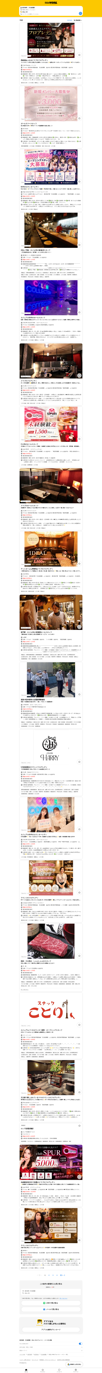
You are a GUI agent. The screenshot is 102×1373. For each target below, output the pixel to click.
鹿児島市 (36, 1354)
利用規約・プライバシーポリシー (47, 1359)
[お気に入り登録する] (79, 55)
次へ (61, 1275)
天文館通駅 (44, 1354)
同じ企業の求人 (24, 989)
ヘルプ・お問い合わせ (25, 1359)
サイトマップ (35, 1359)
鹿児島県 (29, 1354)
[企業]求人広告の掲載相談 (63, 1359)
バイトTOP (22, 1354)
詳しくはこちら (63, 1298)
